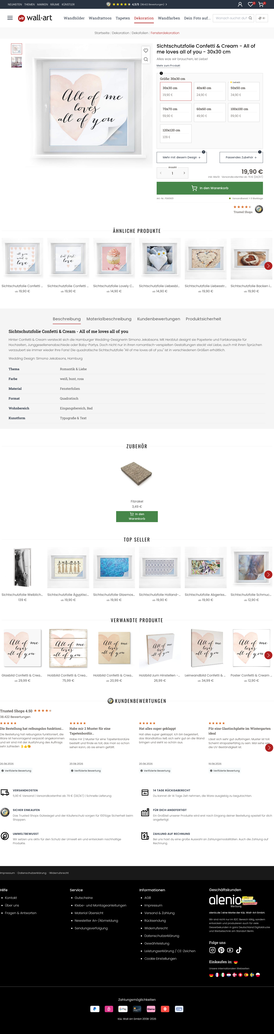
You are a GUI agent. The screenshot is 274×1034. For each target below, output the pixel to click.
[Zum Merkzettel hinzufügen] (146, 50)
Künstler (68, 4)
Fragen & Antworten (21, 913)
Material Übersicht (89, 913)
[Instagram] (212, 950)
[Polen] (258, 975)
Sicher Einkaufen (26, 810)
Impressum (7, 873)
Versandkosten (25, 790)
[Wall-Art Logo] (35, 18)
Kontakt (11, 897)
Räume (54, 4)
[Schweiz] (240, 975)
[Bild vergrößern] (146, 59)
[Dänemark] (234, 975)
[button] (89, 107)
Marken (42, 4)
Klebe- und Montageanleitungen (101, 905)
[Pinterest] (221, 950)
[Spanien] (246, 975)
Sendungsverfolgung (91, 928)
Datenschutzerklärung (32, 873)
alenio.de (214, 912)
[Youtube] (230, 950)
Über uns (12, 905)
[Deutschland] (211, 975)
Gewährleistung (156, 943)
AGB (147, 897)
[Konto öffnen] (240, 4)
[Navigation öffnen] (10, 18)
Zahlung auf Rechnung (171, 834)
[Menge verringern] (160, 173)
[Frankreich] (217, 975)
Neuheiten (15, 4)
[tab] (67, 319)
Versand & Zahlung (159, 913)
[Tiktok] (239, 950)
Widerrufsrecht (59, 873)
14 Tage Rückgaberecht (171, 790)
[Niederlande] (229, 975)
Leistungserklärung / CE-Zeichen (170, 951)
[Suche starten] (250, 18)
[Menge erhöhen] (184, 173)
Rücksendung (155, 920)
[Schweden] (252, 975)
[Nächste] (268, 266)
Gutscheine (84, 897)
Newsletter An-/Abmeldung (96, 920)
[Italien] (223, 975)
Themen (29, 4)
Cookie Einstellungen (160, 958)
